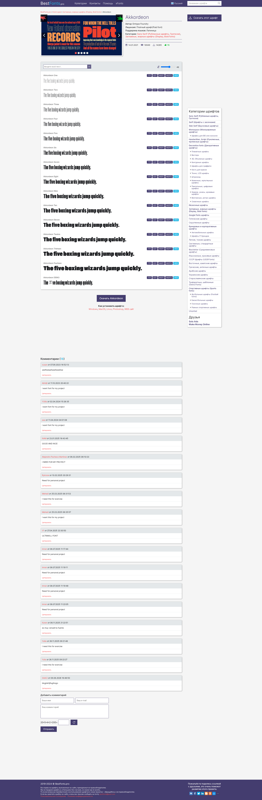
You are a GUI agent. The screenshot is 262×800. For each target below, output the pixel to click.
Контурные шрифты (200, 162)
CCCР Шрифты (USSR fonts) (202, 259)
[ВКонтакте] (191, 793)
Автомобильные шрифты (203, 232)
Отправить (48, 729)
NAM (44, 438)
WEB (176, 75)
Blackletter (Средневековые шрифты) (202, 250)
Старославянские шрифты (201, 278)
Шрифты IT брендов (200, 236)
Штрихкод (196, 177)
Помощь (108, 3)
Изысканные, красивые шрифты (204, 256)
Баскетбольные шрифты (202, 300)
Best (52, 3)
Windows (93, 309)
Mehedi (45, 493)
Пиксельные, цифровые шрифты (202, 187)
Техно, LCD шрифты (200, 173)
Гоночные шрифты (200, 304)
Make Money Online (199, 324)
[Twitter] (198, 793)
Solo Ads (193, 321)
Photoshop (118, 309)
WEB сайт (129, 309)
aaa (43, 420)
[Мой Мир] (214, 793)
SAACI (45, 678)
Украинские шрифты (198, 275)
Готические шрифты (198, 219)
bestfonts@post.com (107, 794)
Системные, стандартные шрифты (201, 244)
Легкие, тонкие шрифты (200, 240)
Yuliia (44, 641)
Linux (109, 309)
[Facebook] (194, 793)
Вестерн (195, 155)
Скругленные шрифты (199, 222)
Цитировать (46, 375)
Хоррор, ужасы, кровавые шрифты (203, 193)
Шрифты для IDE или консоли (205, 136)
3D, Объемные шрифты (202, 159)
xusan (44, 364)
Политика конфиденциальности (80, 796)
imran (44, 549)
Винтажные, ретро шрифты (204, 198)
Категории (81, 3)
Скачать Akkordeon (111, 298)
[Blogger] (206, 793)
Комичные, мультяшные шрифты (202, 181)
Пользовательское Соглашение (53, 796)
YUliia (44, 401)
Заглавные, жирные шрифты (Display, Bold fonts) (150, 36)
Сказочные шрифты (200, 201)
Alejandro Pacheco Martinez (54, 457)
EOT (155, 75)
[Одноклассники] (210, 793)
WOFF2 (169, 75)
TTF (149, 75)
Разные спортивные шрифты (204, 307)
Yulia (44, 659)
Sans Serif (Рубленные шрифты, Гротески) (158, 34)
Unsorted (193, 311)
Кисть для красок (199, 170)
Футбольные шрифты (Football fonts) (205, 295)
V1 (43, 530)
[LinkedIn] (202, 793)
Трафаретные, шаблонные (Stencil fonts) (201, 283)
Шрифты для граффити (201, 166)
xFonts (119, 3)
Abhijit (44, 383)
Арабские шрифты (197, 271)
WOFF (161, 75)
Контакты (95, 3)
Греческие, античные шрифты (203, 267)
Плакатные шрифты (200, 151)
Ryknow (45, 475)
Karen (44, 622)
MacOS (102, 309)
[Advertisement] (111, 332)
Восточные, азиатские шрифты (203, 263)
